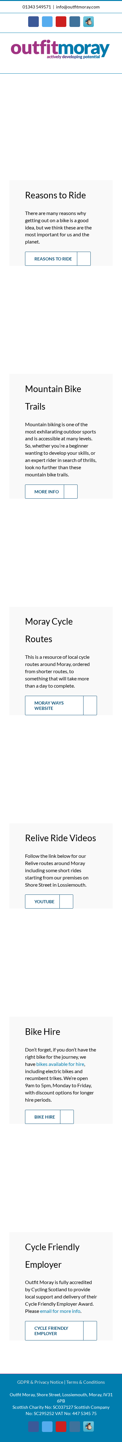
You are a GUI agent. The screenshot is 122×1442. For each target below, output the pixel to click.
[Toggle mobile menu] (110, 63)
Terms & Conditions (85, 1382)
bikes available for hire (60, 1064)
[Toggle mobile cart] (98, 63)
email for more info (60, 1311)
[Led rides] (65, 730)
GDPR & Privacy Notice (40, 1382)
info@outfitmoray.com (78, 6)
